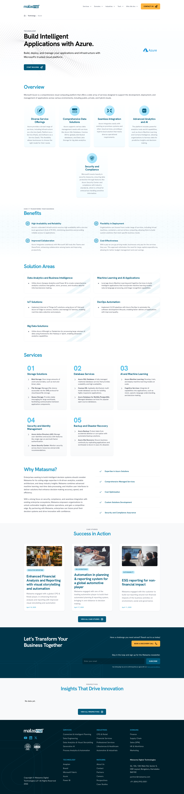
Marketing (134, 750)
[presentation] (150, 6)
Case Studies (102, 784)
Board (65, 768)
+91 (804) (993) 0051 (138, 781)
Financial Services (104, 738)
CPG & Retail (102, 734)
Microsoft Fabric (70, 772)
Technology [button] (32, 16)
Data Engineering (70, 738)
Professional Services (105, 742)
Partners (100, 772)
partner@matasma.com (140, 777)
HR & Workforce (137, 746)
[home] (32, 6)
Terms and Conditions (153, 667)
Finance (133, 734)
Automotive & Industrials (107, 750)
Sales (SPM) (135, 742)
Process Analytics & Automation (76, 750)
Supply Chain (136, 738)
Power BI (66, 780)
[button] (87, 6)
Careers (100, 776)
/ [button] (26, 16)
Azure (65, 776)
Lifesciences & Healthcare (108, 746)
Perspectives (102, 780)
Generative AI (69, 746)
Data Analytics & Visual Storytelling (78, 742)
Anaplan (66, 764)
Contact (100, 768)
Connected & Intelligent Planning (77, 734)
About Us (100, 764)
